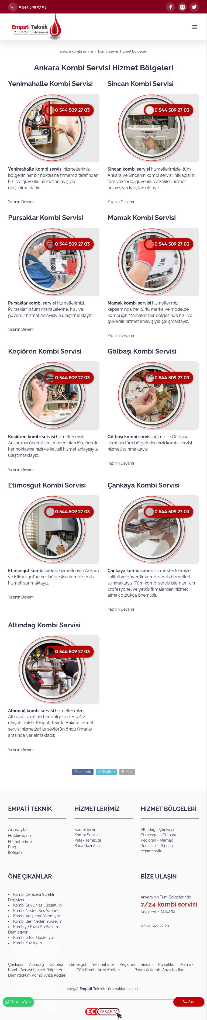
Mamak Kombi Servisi (142, 217)
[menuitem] (18, 964)
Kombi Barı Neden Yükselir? (37, 921)
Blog (12, 847)
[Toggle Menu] (194, 27)
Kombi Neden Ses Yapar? (35, 910)
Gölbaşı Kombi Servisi (142, 351)
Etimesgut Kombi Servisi (47, 485)
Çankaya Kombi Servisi (144, 485)
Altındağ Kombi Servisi (44, 625)
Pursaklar (149, 845)
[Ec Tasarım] (103, 1013)
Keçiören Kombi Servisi (44, 351)
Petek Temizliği (87, 840)
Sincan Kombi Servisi (141, 83)
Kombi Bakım (86, 829)
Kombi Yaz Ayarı (27, 943)
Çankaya (167, 829)
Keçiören (148, 840)
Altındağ (148, 829)
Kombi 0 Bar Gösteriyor (33, 937)
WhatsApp (20, 1001)
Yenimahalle (151, 851)
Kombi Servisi (86, 835)
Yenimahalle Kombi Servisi (50, 83)
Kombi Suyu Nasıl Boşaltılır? (38, 905)
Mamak (166, 840)
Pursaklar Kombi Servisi (45, 217)
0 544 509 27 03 (33, 7)
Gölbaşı (169, 835)
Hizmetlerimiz (20, 841)
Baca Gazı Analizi (89, 845)
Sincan (167, 845)
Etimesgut (150, 835)
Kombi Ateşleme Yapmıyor (36, 916)
